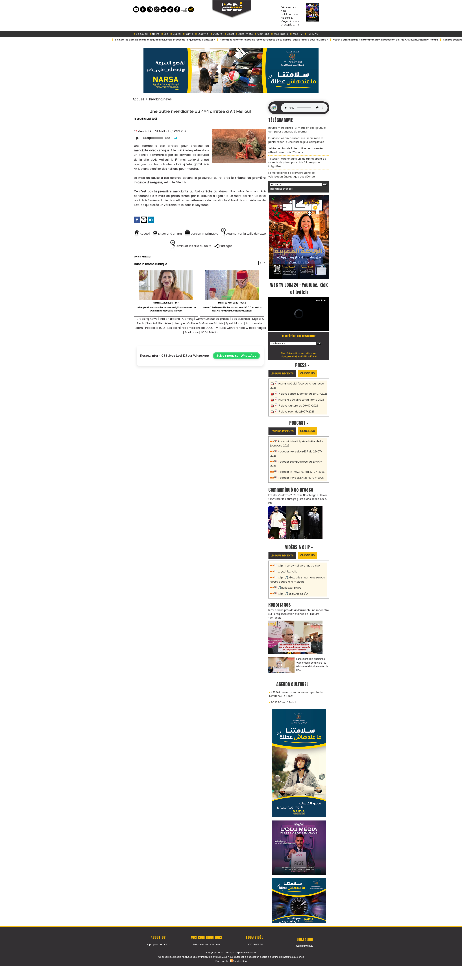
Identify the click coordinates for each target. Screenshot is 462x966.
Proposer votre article (206, 944)
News (155, 34)
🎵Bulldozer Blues (289, 587)
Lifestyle (202, 34)
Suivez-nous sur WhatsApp (236, 355)
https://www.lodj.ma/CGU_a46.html (299, 356)
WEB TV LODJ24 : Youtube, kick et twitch (299, 288)
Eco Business (241, 319)
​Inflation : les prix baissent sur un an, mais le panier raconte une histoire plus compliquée (296, 140)
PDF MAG (312, 34)
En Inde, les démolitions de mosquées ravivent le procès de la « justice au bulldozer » (136, 39)
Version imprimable (204, 234)
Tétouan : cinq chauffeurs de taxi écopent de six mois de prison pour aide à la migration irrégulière (297, 162)
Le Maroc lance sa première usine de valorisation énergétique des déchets (291, 174)
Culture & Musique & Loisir (205, 323)
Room (138, 328)
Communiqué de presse (213, 319)
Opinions (263, 34)
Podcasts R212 (155, 328)
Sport (230, 34)
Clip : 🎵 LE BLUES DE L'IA (293, 593)
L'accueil (141, 34)
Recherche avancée (281, 188)
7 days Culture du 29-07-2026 (298, 405)
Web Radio (280, 34)
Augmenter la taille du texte (246, 234)
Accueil (138, 99)
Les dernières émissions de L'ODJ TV (192, 328)
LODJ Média (209, 332)
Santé (189, 34)
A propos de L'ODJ (158, 944)
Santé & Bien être (158, 323)
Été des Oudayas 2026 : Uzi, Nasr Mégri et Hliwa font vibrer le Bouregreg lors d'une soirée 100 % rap (297, 499)
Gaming (187, 319)
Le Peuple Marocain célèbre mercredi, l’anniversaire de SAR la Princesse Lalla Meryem (166, 309)
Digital (176, 34)
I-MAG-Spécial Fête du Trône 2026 (301, 399)
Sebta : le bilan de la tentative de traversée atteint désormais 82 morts (295, 150)
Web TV (297, 34)
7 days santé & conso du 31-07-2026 (302, 394)
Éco (165, 34)
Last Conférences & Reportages (243, 328)
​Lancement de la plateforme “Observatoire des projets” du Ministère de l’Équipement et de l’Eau (312, 664)
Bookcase (192, 332)
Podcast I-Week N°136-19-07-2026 (301, 478)
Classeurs (307, 373)
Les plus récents (282, 373)
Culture (217, 34)
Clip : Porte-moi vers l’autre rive (299, 565)
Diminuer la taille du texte (193, 246)
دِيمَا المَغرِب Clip (287, 571)
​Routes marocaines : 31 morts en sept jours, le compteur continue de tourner (297, 129)
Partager (225, 246)
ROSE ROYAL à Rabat (283, 702)
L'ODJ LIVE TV (255, 944)
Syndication (240, 961)
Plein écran (321, 300)
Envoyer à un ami (169, 234)
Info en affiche (170, 319)
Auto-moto (245, 34)
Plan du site (221, 961)
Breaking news (160, 99)
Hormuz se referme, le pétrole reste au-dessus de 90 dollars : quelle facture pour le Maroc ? (245, 39)
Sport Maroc (234, 323)
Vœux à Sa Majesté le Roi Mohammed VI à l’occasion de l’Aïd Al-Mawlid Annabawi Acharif (356, 39)
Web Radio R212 (304, 945)
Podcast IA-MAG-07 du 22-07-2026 (301, 472)
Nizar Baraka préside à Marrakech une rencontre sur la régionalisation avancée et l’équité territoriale (298, 613)
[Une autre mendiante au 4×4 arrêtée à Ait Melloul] (239, 130)
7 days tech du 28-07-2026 (296, 411)
